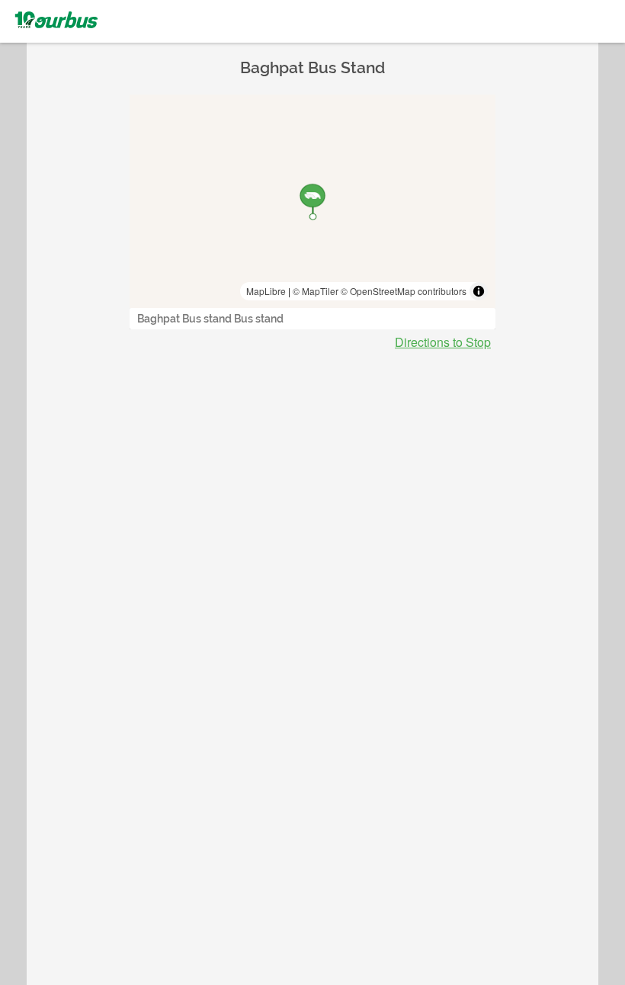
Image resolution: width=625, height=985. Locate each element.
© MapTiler (315, 290)
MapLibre (266, 290)
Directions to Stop (443, 342)
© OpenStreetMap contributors (403, 290)
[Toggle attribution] (479, 291)
